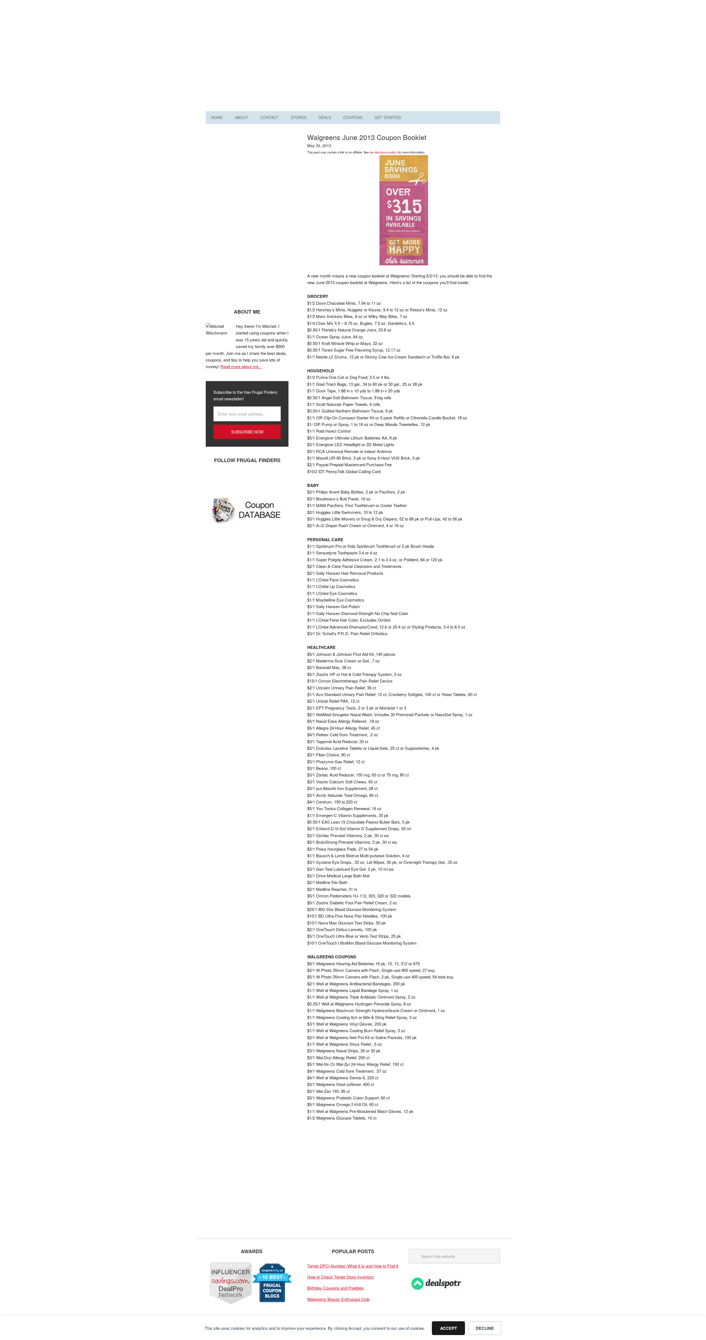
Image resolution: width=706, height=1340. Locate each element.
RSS (262, 478)
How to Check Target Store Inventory (340, 1277)
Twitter (229, 478)
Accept (448, 1328)
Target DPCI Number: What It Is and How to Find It (352, 1266)
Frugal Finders (237, 31)
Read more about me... (241, 366)
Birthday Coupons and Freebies (335, 1288)
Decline (485, 1328)
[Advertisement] (399, 57)
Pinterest (246, 478)
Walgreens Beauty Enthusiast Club (338, 1299)
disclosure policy (386, 152)
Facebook (213, 478)
